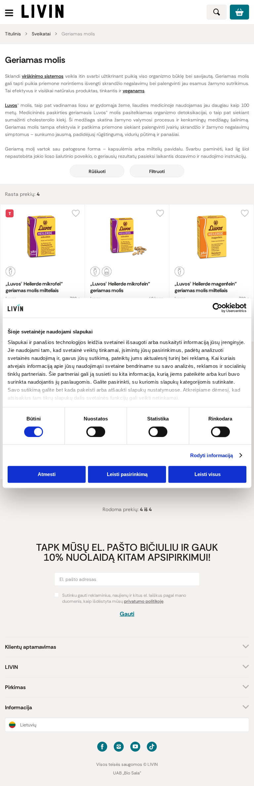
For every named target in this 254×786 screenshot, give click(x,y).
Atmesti (47, 474)
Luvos (11, 105)
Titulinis (13, 34)
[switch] (95, 431)
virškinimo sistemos (43, 76)
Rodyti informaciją (211, 455)
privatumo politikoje (143, 601)
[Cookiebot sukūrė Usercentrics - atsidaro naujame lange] (217, 308)
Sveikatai (41, 34)
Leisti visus (207, 474)
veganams (134, 91)
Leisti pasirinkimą (127, 474)
